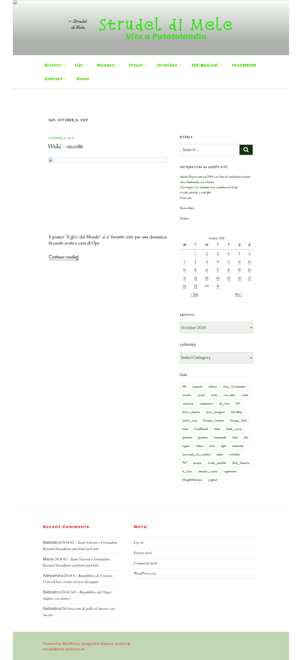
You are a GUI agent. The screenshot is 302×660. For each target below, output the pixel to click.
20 (249, 270)
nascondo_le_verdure (196, 454)
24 (218, 278)
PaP (184, 463)
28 (184, 286)
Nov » (238, 294)
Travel (136, 65)
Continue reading (64, 257)
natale (220, 454)
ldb (246, 437)
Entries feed (142, 552)
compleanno (206, 403)
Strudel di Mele (166, 24)
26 (239, 278)
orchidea (234, 454)
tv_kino (187, 471)
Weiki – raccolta (65, 146)
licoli (212, 446)
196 (184, 386)
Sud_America (240, 463)
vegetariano (230, 471)
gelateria (187, 437)
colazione (187, 403)
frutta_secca (234, 429)
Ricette (52, 65)
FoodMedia (201, 429)
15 (195, 270)
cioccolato (229, 395)
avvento (186, 395)
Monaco (106, 65)
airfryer (213, 386)
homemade (220, 437)
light (223, 446)
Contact (53, 78)
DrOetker (236, 412)
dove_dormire (191, 412)
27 (249, 278)
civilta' (244, 395)
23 (207, 278)
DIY (237, 403)
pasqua (197, 463)
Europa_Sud (238, 420)
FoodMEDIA (244, 65)
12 (239, 262)
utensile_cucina (208, 471)
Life (79, 65)
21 (184, 278)
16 (207, 270)
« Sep (194, 294)
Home (82, 78)
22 (195, 278)
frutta (217, 429)
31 (218, 286)
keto (235, 437)
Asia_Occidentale (234, 386)
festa (185, 429)
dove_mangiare (215, 412)
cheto (214, 395)
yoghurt (212, 480)
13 (249, 262)
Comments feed (145, 562)
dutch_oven (189, 420)
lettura (199, 446)
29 (195, 286)
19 (239, 270)
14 (184, 270)
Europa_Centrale (213, 420)
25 (228, 278)
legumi (186, 446)
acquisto (197, 386)
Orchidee (167, 65)
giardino (203, 437)
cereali (201, 395)
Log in (138, 542)
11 (228, 262)
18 (228, 270)
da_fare (224, 403)
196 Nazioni (204, 65)
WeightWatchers (192, 480)
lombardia (237, 446)
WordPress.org (145, 573)
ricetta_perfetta (217, 463)
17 (218, 270)
